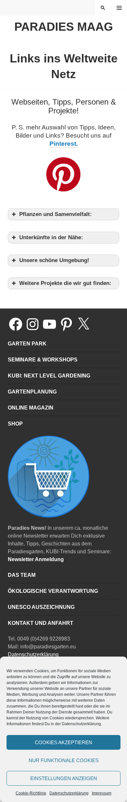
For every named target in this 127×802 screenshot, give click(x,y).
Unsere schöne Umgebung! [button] (54, 260)
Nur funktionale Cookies (64, 760)
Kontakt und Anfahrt (40, 623)
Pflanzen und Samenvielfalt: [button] (55, 214)
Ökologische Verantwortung (53, 591)
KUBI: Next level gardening (49, 375)
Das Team (21, 575)
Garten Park (27, 343)
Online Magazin (30, 407)
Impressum (101, 793)
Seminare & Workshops (43, 359)
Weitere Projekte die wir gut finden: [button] (65, 283)
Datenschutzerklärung (69, 793)
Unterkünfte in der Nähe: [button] (51, 237)
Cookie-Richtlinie (31, 793)
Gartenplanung (32, 391)
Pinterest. (63, 143)
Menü (119, 7)
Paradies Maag (63, 26)
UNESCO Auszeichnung (41, 607)
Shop (15, 423)
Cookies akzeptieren (63, 742)
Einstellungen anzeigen (63, 778)
